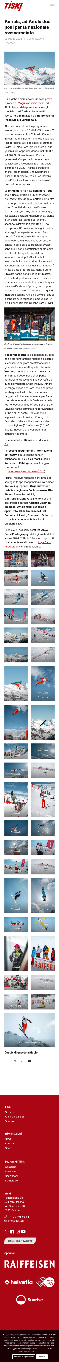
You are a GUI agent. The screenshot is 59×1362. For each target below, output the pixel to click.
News (8, 1138)
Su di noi (10, 1112)
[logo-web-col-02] (24, 6)
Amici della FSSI (14, 1116)
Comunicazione (36, 38)
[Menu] (51, 6)
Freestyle (9, 43)
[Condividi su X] (15, 1061)
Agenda (9, 1143)
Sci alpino (10, 1166)
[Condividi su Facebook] (8, 1061)
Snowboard (11, 1176)
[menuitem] (51, 6)
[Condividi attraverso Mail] (29, 1061)
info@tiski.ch (16, 1220)
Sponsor (10, 1121)
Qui (6, 444)
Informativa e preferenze (24, 1357)
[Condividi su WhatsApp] (22, 1061)
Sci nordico (11, 1180)
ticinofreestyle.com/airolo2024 (26, 471)
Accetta (42, 1357)
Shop (8, 1148)
